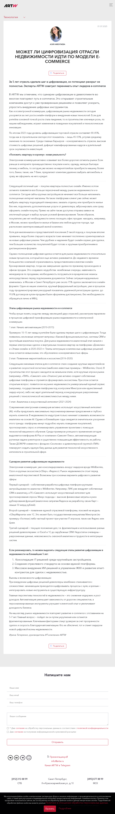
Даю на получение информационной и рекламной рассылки (43, 732)
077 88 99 (95, 779)
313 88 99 (19, 779)
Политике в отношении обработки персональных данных (77, 802)
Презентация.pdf (59, 756)
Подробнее (65, 808)
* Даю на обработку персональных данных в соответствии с (59, 728)
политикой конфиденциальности (92, 728)
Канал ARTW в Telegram (57, 765)
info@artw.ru (57, 761)
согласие (20, 728)
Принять (49, 808)
